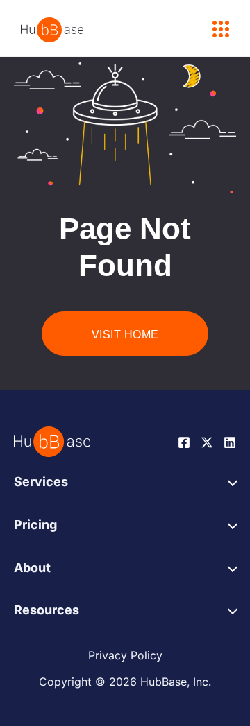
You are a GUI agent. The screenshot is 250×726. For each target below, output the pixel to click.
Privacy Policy (125, 655)
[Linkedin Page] (230, 441)
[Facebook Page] (184, 441)
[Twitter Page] (207, 441)
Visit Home (125, 334)
